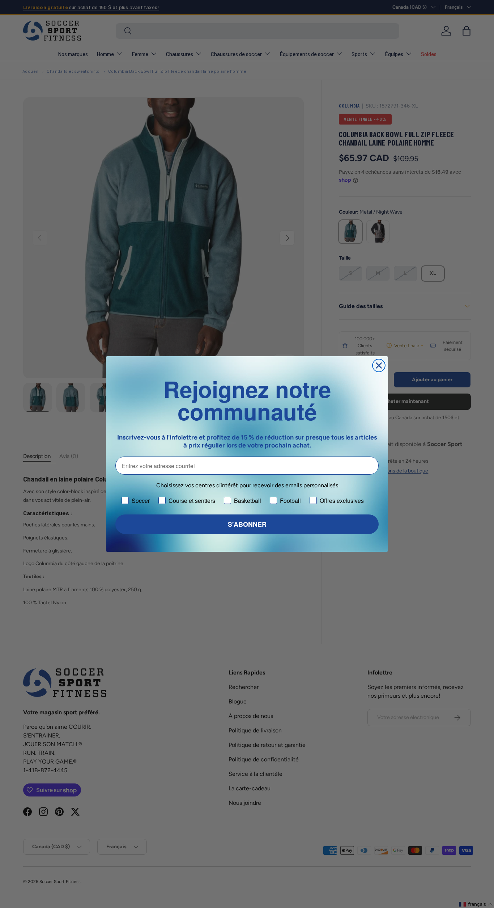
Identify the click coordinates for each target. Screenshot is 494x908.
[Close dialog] (378, 365)
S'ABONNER (247, 524)
